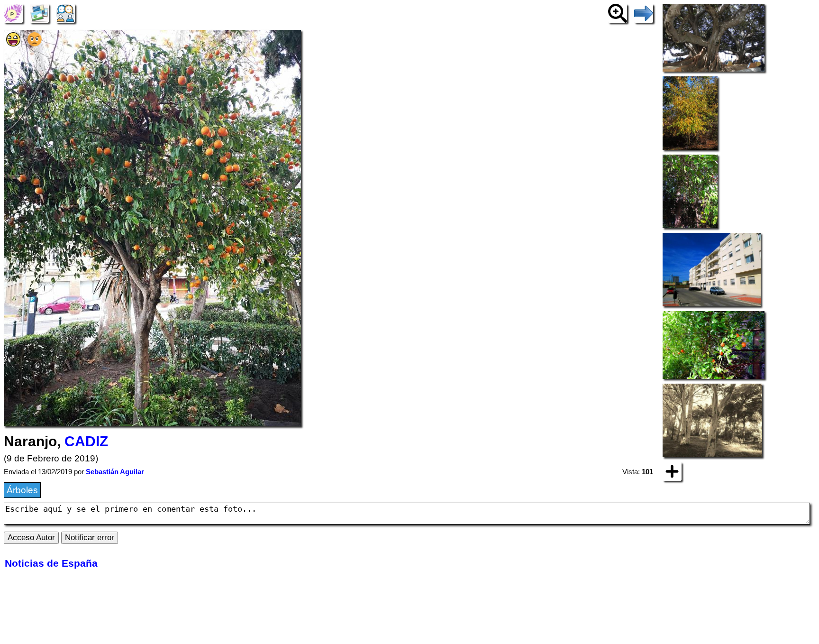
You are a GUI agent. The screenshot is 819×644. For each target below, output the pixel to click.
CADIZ (86, 441)
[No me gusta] (34, 43)
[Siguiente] (643, 13)
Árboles (22, 490)
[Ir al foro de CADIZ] (65, 13)
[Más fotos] (672, 471)
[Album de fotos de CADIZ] (39, 13)
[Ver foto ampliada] (617, 13)
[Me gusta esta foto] (13, 43)
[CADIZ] (13, 13)
